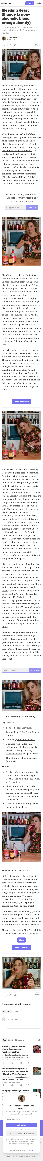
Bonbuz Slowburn (16, 356)
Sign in (38, 3)
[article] (21, 1054)
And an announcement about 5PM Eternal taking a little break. (15, 1078)
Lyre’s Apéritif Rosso (25, 739)
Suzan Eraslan (12, 37)
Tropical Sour (9, 538)
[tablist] (12, 1011)
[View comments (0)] (9, 45)
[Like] (4, 45)
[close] (36, 1096)
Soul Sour (7, 505)
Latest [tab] (10, 1040)
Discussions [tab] (19, 1040)
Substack (10, 1156)
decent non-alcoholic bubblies (17, 150)
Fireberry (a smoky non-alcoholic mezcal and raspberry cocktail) (13, 1049)
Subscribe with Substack (23, 1134)
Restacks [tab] (17, 1011)
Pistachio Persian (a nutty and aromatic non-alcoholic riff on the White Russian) (15, 1071)
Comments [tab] (7, 1011)
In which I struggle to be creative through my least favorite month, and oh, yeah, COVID (15, 1056)
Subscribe (29, 3)
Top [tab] (4, 1040)
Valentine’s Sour (14, 753)
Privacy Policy (28, 1144)
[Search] (39, 1040)
